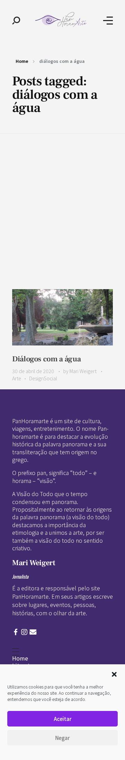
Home (22, 61)
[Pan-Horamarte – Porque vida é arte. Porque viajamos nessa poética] (62, 19)
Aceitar (63, 718)
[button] (114, 673)
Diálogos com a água (46, 359)
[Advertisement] (62, 199)
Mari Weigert (83, 371)
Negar (62, 737)
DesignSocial (43, 378)
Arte (16, 378)
